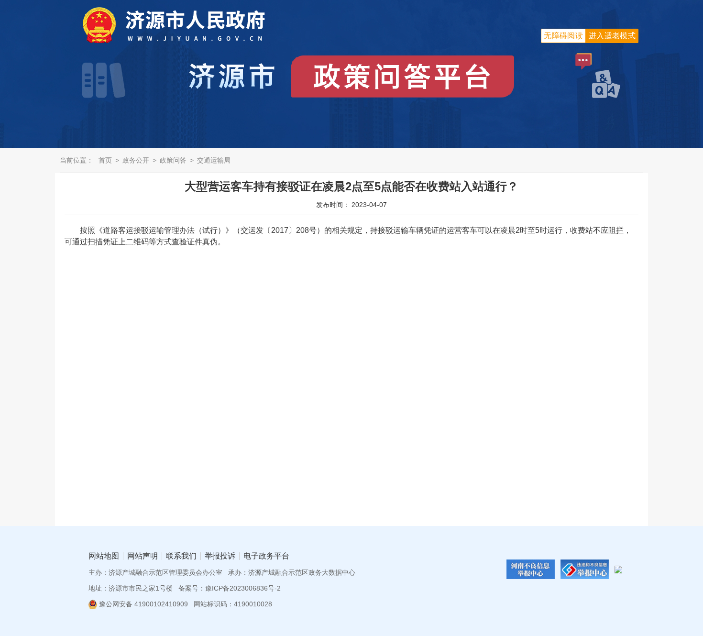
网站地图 (103, 556)
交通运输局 (214, 160)
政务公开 (135, 160)
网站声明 (142, 556)
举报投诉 (220, 556)
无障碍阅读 (563, 36)
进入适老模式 (612, 36)
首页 (105, 160)
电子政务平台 (266, 556)
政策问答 (173, 160)
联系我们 (181, 556)
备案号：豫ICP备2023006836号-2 (229, 588)
